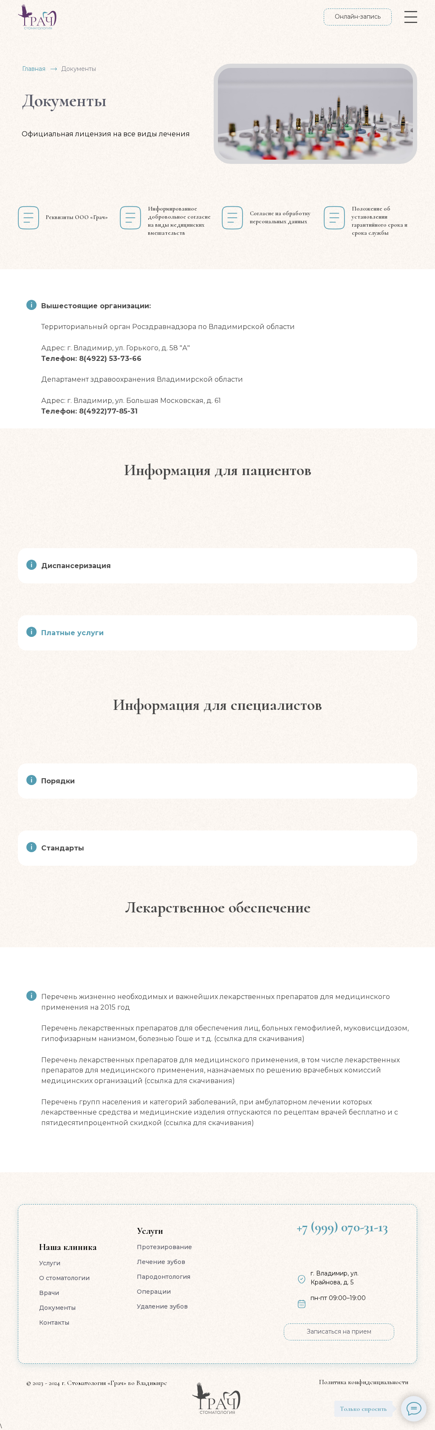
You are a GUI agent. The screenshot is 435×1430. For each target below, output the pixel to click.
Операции (154, 1291)
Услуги (49, 1263)
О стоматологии (64, 1278)
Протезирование (164, 1247)
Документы (57, 1308)
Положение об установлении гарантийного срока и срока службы (379, 220)
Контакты (54, 1322)
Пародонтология (163, 1277)
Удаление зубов (162, 1306)
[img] (216, 1398)
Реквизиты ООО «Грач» (77, 217)
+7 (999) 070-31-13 (342, 1227)
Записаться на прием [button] (339, 1331)
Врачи (49, 1293)
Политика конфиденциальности (363, 1382)
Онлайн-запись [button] (358, 16)
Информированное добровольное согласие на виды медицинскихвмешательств (179, 220)
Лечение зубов (161, 1262)
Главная (33, 69)
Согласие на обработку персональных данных (280, 217)
